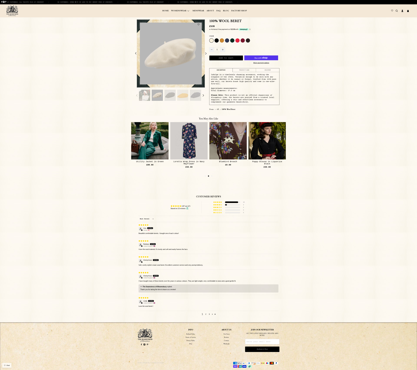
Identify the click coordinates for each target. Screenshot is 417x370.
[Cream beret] (171, 53)
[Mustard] (222, 40)
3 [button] (209, 314)
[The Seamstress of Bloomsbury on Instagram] (4, 2)
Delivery (268, 70)
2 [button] (205, 314)
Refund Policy (190, 334)
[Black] (216, 40)
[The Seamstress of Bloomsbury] (12, 10)
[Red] (237, 40)
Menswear (198, 11)
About (210, 11)
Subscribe (262, 349)
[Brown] (248, 40)
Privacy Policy (190, 340)
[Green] (232, 40)
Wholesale (226, 344)
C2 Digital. (161, 362)
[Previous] (137, 53)
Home (165, 11)
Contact (226, 340)
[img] (143, 225)
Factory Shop (239, 11)
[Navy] (227, 40)
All (218, 109)
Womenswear (178, 11)
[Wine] (243, 40)
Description (221, 70)
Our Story (226, 334)
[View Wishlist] (392, 10)
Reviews (226, 337)
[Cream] (211, 40)
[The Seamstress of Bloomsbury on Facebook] (2, 2)
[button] (217, 202)
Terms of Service (190, 337)
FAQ (218, 11)
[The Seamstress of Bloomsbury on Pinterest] (6, 2)
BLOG (226, 11)
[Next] (204, 53)
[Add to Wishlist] (199, 24)
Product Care (244, 70)
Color (211, 36)
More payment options (261, 63)
